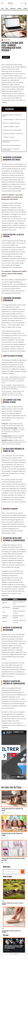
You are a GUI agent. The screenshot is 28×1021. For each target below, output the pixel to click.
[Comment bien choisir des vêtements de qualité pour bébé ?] (14, 848)
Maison (3, 900)
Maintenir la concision (9, 137)
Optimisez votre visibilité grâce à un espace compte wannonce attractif (13, 273)
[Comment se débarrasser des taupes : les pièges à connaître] (14, 889)
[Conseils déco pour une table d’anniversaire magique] (14, 823)
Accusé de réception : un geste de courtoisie (14, 119)
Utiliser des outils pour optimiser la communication (11, 141)
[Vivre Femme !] (10, 3)
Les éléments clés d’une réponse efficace (12, 130)
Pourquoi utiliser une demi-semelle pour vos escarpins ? (11, 931)
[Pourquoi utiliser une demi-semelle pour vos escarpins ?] (14, 917)
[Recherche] (22, 3)
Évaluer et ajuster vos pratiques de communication (11, 149)
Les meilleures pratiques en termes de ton (13, 133)
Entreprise (6, 57)
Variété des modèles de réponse (11, 126)
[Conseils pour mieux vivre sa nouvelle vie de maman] (14, 798)
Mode (3, 928)
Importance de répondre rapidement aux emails (12, 115)
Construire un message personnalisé (11, 123)
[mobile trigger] (2, 3)
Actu (2, 837)
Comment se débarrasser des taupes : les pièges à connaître (12, 903)
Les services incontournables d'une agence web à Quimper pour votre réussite (12, 197)
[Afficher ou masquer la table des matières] (19, 109)
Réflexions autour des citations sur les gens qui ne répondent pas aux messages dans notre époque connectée (13, 947)
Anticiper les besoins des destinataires (12, 145)
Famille (2, 812)
